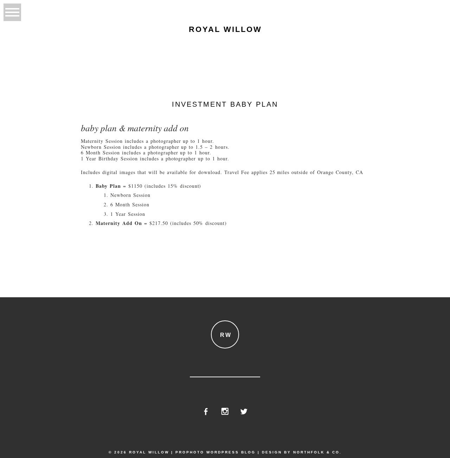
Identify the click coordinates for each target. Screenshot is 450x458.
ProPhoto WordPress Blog (215, 452)
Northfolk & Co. (317, 452)
